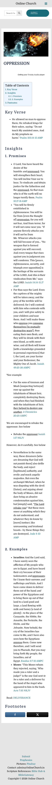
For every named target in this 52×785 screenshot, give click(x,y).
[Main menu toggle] (46, 3)
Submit (26, 756)
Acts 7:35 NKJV (21, 690)
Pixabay (31, 764)
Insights (12, 93)
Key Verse (12, 89)
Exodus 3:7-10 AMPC (32, 661)
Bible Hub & (38, 771)
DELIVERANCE (21, 698)
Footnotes (12, 103)
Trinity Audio (33, 75)
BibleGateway (26, 775)
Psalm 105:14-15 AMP (31, 138)
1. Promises (17, 96)
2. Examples (17, 99)
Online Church (26, 3)
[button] (37, 13)
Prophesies (26, 760)
